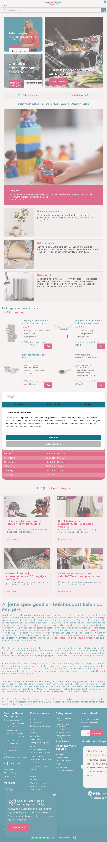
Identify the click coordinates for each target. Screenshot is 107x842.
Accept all (53, 437)
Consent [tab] (19, 404)
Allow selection (53, 444)
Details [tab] (87, 404)
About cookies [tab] (53, 404)
